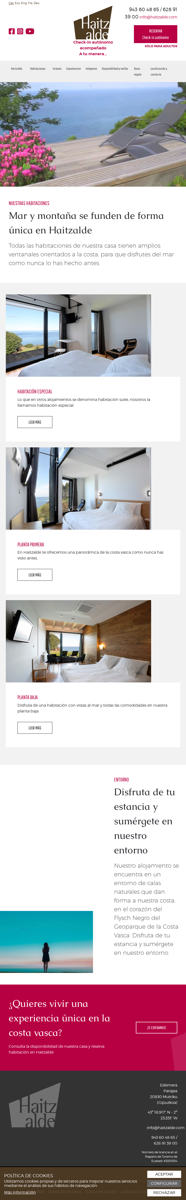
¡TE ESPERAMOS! (156, 1027)
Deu (36, 3)
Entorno (57, 68)
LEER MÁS (35, 422)
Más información (20, 1192)
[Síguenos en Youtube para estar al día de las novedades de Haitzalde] (31, 31)
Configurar (164, 1183)
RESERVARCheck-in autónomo (155, 34)
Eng (24, 3)
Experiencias (73, 68)
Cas (11, 3)
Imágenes (91, 68)
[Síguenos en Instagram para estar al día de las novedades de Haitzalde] (21, 31)
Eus (17, 3)
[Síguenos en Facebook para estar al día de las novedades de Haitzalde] (13, 31)
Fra (30, 3)
